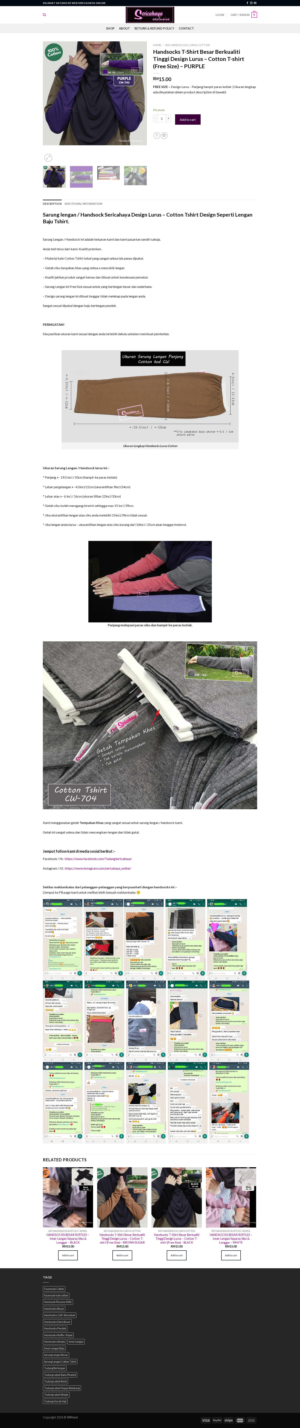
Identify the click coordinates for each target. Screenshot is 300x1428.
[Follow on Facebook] (247, 3)
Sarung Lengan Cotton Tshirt (60, 1361)
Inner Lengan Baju (54, 1348)
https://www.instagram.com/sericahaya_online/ (98, 868)
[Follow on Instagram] (251, 3)
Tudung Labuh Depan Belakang (62, 1388)
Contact (186, 28)
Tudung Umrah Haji (55, 1401)
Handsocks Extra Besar (57, 1321)
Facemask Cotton (54, 1288)
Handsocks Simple (54, 1341)
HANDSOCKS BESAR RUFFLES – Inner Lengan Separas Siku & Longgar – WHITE (231, 1238)
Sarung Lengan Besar (56, 1354)
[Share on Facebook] (156, 135)
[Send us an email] (255, 3)
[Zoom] (48, 158)
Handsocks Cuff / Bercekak (59, 1315)
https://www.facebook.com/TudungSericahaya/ (98, 859)
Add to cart (188, 119)
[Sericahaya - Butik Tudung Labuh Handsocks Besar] (150, 15)
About (124, 28)
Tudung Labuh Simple (56, 1394)
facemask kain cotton (56, 1295)
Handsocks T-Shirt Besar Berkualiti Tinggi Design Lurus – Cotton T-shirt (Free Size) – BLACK (176, 1238)
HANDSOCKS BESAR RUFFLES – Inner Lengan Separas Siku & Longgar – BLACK (68, 1238)
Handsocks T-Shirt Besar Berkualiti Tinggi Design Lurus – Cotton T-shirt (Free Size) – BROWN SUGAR (122, 1238)
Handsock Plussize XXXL (58, 1302)
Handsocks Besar (54, 1308)
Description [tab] (52, 203)
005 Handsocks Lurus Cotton (187, 45)
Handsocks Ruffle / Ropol (58, 1335)
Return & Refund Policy (154, 28)
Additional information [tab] (83, 203)
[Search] (44, 15)
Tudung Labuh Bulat (55, 1381)
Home (157, 45)
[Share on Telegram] (164, 135)
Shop (110, 28)
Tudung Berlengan (54, 1368)
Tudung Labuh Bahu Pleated (60, 1374)
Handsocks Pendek (55, 1328)
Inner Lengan (76, 1341)
